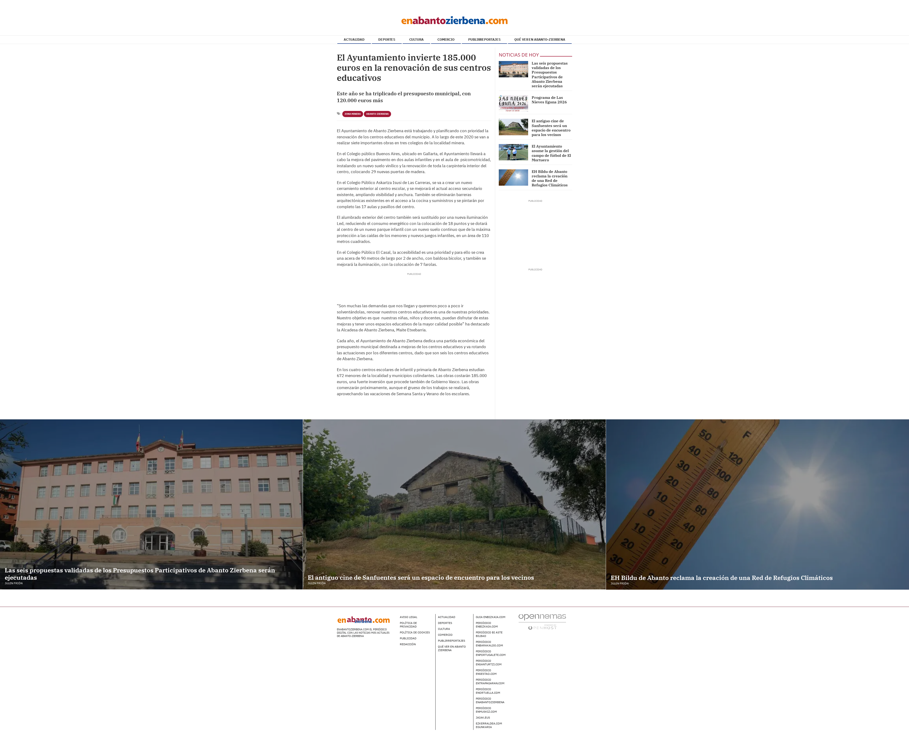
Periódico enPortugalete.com (491, 653)
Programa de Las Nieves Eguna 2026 (549, 99)
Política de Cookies (415, 632)
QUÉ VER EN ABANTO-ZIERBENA (539, 39)
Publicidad (408, 638)
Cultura (444, 629)
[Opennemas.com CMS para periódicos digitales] (542, 621)
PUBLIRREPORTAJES (484, 39)
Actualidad (446, 617)
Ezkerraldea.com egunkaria (489, 725)
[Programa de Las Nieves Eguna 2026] (513, 103)
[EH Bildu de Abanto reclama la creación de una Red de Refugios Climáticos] (513, 177)
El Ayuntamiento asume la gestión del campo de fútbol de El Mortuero (551, 153)
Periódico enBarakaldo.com (489, 643)
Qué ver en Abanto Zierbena (452, 648)
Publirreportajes (451, 640)
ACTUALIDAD (354, 39)
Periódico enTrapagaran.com (490, 681)
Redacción (408, 644)
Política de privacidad (408, 624)
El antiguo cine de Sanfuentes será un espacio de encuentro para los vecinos (551, 127)
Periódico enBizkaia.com (487, 624)
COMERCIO (445, 39)
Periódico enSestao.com (486, 672)
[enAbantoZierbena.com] (454, 19)
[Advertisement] (414, 286)
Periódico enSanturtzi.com (489, 662)
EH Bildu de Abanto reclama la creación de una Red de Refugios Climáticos (550, 178)
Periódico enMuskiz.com (486, 709)
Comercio (445, 634)
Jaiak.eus (483, 717)
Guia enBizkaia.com (490, 617)
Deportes (445, 623)
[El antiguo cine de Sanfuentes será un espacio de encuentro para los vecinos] (513, 127)
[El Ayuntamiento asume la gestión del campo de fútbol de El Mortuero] (513, 152)
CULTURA (416, 39)
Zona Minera (353, 113)
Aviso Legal (408, 617)
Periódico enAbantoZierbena (490, 700)
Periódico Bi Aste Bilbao (489, 634)
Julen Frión (13, 583)
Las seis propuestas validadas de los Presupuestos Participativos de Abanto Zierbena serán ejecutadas (550, 74)
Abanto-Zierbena (377, 113)
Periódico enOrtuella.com (488, 690)
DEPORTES (386, 39)
